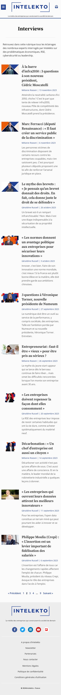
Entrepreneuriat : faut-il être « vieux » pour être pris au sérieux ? (40, 351)
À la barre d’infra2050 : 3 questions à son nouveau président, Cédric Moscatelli (40, 76)
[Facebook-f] (14, 629)
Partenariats (30, 653)
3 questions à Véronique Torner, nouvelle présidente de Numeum (40, 299)
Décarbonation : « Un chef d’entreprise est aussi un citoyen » (38, 448)
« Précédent (14, 593)
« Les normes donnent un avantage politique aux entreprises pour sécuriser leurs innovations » (39, 247)
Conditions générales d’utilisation (30, 677)
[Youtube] (38, 629)
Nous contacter (30, 659)
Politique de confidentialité (30, 671)
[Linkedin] (30, 629)
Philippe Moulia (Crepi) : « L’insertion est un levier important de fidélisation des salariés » (40, 546)
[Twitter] (22, 629)
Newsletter (30, 648)
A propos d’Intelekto (30, 642)
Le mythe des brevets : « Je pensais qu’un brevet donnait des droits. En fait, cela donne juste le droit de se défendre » (40, 193)
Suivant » (48, 593)
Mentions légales (30, 665)
